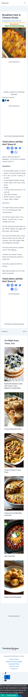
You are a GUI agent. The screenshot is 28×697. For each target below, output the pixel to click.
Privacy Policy (14, 659)
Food (20, 20)
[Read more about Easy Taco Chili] (14, 536)
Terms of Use (14, 666)
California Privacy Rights (14, 661)
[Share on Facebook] (6, 101)
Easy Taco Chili (9, 556)
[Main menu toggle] (25, 3)
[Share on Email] (16, 148)
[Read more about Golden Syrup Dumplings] (14, 577)
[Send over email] (8, 101)
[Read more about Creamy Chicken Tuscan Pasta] (14, 450)
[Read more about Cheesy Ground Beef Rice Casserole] (14, 493)
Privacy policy (11, 695)
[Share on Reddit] (12, 152)
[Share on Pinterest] (12, 148)
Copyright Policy (14, 664)
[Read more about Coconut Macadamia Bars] (14, 409)
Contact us (14, 669)
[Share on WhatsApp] (16, 152)
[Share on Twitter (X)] (20, 148)
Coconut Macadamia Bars (13, 429)
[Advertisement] (14, 77)
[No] (20, 696)
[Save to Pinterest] (3, 100)
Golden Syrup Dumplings (12, 597)
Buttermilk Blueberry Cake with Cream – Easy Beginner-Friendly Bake (13, 386)
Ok (3, 695)
